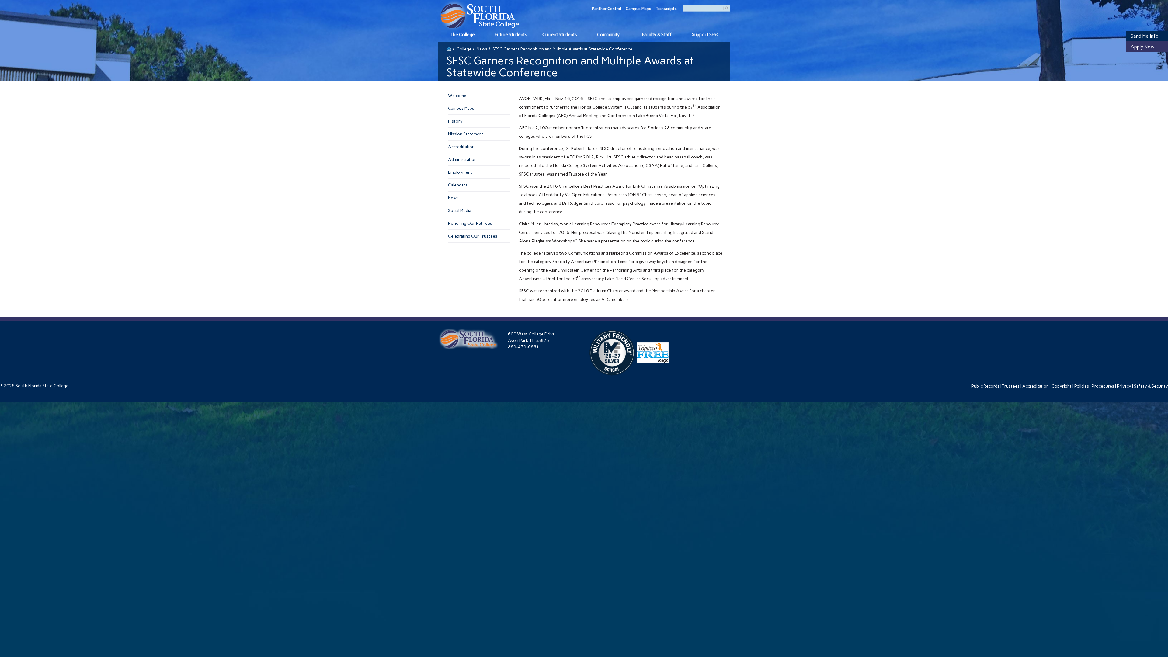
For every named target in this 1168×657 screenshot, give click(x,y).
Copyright (1062, 386)
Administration (462, 159)
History (455, 121)
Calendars (458, 185)
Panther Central (606, 8)
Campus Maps (638, 8)
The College (462, 34)
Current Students (559, 34)
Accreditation (461, 146)
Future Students (511, 34)
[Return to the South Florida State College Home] (449, 48)
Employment (460, 172)
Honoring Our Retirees (470, 223)
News (482, 49)
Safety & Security (1151, 386)
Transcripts (666, 8)
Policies (1081, 386)
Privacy (1124, 386)
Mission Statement (465, 134)
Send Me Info (1145, 36)
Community (608, 34)
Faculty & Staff (657, 34)
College (464, 49)
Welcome (457, 95)
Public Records (985, 386)
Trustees (1011, 386)
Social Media (459, 210)
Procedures (1103, 386)
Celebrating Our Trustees (472, 236)
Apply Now (1143, 47)
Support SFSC (705, 34)
